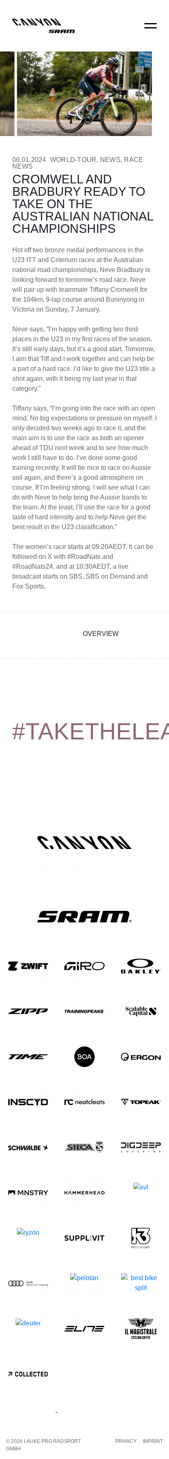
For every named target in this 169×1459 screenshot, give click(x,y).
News (110, 159)
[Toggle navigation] (150, 31)
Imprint (153, 1441)
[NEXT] (149, 635)
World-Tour (73, 159)
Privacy (126, 1441)
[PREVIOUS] (19, 635)
